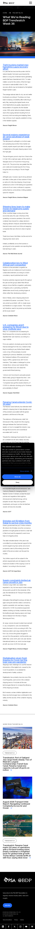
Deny (17, 482)
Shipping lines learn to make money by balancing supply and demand (16, 209)
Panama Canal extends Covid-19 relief (17, 403)
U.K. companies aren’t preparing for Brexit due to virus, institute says (16, 327)
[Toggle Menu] (30, 3)
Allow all (17, 477)
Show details (24, 471)
